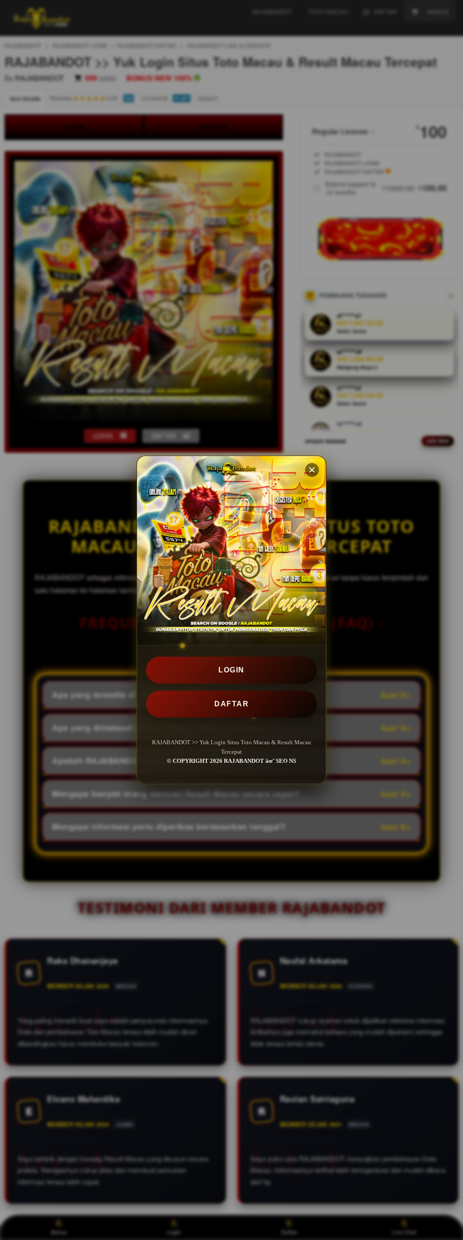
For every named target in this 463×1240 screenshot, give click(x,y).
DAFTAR (231, 704)
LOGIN (231, 670)
